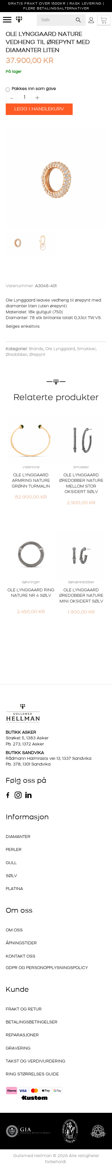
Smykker (86, 349)
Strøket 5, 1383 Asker (27, 738)
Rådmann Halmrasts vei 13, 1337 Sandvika (48, 759)
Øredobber (16, 355)
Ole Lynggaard (60, 349)
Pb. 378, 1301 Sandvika (28, 764)
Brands (36, 349)
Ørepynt (37, 355)
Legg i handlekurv (39, 109)
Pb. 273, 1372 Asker (25, 744)
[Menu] (7, 20)
